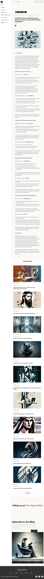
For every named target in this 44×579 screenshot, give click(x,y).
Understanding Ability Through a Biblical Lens (22, 463)
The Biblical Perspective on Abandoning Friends (22, 338)
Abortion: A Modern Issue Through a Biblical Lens (22, 488)
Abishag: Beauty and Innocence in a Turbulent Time (23, 438)
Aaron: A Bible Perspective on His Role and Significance (24, 313)
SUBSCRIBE (34, 530)
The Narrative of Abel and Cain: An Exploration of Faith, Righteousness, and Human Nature (24, 288)
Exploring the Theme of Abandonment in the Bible (23, 363)
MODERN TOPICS (21, 14)
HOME (16, 14)
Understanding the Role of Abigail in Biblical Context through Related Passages (27, 389)
